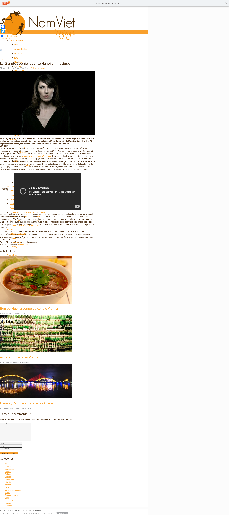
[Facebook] (2, 26)
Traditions (9, 500)
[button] (114, 3)
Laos (7, 487)
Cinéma (8, 472)
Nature (7, 493)
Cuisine (8, 474)
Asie (7, 464)
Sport (7, 498)
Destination (9, 480)
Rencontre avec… (12, 495)
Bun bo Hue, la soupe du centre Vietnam (30, 308)
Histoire (8, 482)
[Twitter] (2, 31)
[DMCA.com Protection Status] (61, 514)
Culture (34, 68)
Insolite (8, 485)
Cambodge (9, 469)
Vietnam (41, 68)
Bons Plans (10, 466)
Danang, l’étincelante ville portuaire (26, 403)
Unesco (8, 503)
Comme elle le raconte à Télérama (36, 156)
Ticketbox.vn (22, 245)
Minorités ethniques (13, 490)
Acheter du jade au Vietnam (20, 357)
